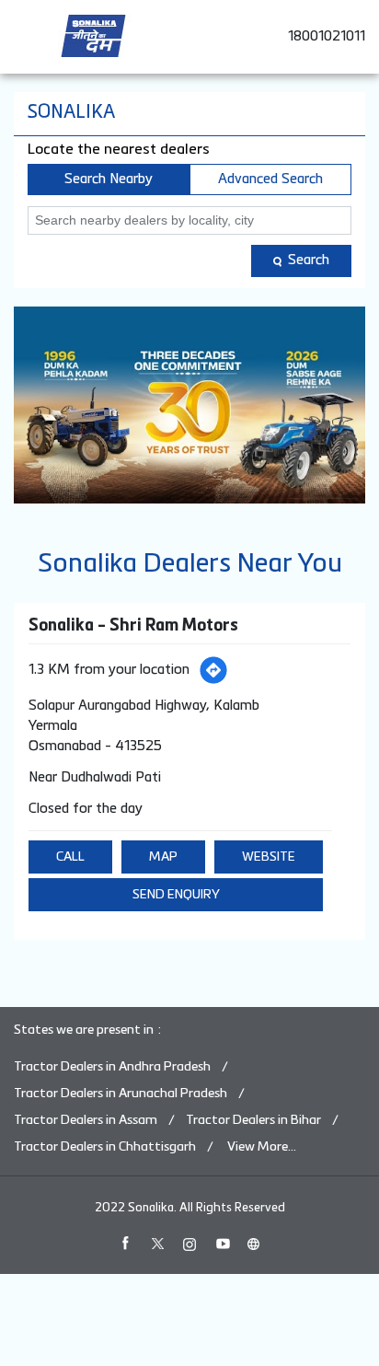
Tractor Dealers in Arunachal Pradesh (120, 1093)
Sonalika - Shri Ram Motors (133, 626)
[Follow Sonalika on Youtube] (221, 1243)
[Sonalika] (93, 36)
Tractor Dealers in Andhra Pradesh (112, 1066)
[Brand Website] (254, 1243)
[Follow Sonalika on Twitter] (157, 1243)
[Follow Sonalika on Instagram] (189, 1243)
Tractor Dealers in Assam (85, 1120)
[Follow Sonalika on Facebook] (125, 1243)
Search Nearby (108, 179)
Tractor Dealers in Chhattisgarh (105, 1146)
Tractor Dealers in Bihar (253, 1120)
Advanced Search (270, 179)
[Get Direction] (213, 670)
